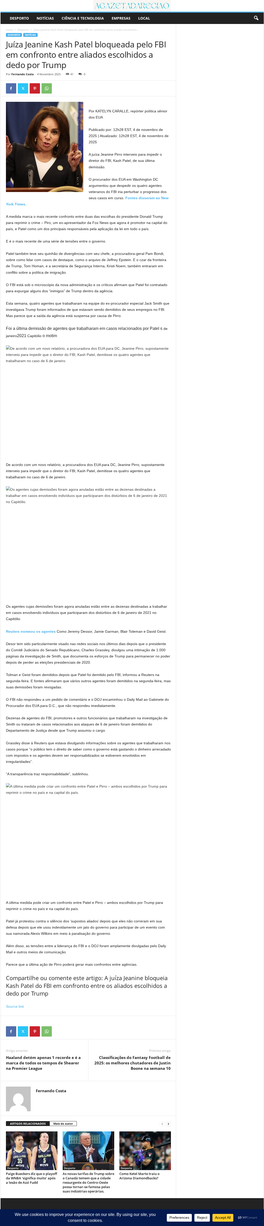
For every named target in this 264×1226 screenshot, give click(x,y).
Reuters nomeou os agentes (31, 631)
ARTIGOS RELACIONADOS (28, 1123)
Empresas (121, 18)
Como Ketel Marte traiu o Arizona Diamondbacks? (139, 1175)
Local (144, 18)
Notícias (45, 18)
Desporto (19, 18)
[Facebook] (11, 88)
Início (9, 29)
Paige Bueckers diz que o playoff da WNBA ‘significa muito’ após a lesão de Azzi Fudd (31, 1178)
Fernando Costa (22, 74)
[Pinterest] (35, 88)
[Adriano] (132, 6)
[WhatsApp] (47, 88)
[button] (256, 18)
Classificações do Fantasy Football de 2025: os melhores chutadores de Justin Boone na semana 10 (132, 1063)
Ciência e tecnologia (83, 18)
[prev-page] (162, 1124)
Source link (15, 1006)
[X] (23, 88)
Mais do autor (63, 1123)
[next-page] (168, 1124)
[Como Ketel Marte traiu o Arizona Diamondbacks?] (145, 1150)
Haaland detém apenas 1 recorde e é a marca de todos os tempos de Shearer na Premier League (43, 1063)
